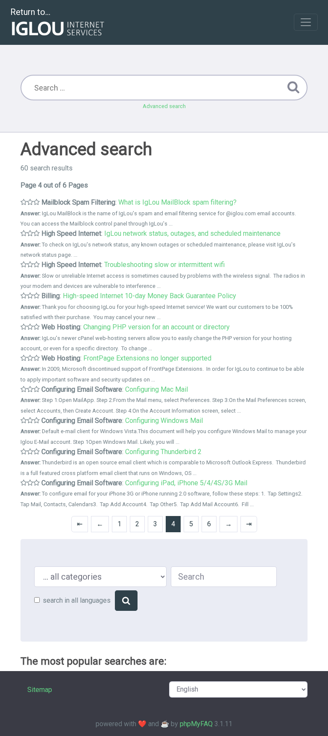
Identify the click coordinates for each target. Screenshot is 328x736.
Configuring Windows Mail (164, 420)
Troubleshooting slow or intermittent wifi (164, 265)
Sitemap (39, 690)
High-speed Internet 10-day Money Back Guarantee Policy (149, 296)
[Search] (126, 600)
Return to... (30, 12)
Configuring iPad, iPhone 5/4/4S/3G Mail (186, 483)
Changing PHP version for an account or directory (156, 327)
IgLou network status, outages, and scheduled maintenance (192, 233)
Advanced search (164, 106)
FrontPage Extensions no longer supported (147, 358)
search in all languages (77, 600)
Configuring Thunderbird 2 (163, 452)
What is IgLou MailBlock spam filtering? (177, 202)
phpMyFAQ (196, 724)
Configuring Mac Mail (156, 389)
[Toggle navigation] (306, 22)
